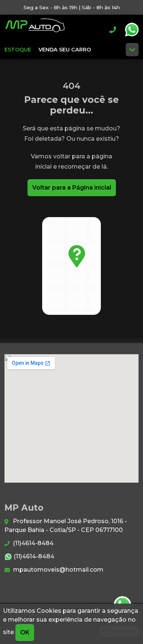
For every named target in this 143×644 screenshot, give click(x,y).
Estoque (17, 49)
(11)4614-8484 (32, 543)
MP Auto (35, 30)
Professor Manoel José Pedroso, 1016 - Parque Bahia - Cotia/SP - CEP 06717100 (65, 525)
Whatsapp (132, 29)
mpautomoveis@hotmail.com (57, 569)
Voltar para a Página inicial (71, 187)
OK (24, 632)
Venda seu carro (64, 49)
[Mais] (132, 49)
